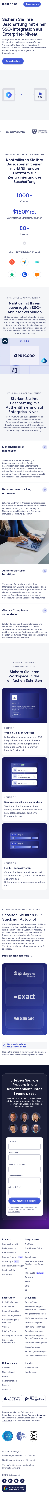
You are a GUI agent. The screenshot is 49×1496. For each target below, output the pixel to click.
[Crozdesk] (24, 274)
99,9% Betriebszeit (11, 1475)
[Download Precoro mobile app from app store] (12, 1398)
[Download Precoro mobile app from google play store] (34, 1398)
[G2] (12, 262)
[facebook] (4, 1481)
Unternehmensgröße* (17, 1164)
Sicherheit (30, 1460)
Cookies (31, 1455)
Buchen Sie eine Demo (24, 1200)
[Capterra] (24, 262)
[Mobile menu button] (44, 4)
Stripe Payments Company (34, 1415)
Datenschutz (21, 1455)
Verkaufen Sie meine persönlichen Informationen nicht (18, 1466)
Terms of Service (26, 1209)
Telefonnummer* (15, 1176)
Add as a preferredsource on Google (16, 1488)
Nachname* (13, 1153)
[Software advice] (37, 274)
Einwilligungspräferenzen (13, 1460)
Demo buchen (32, 4)
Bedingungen (8, 1455)
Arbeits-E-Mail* (14, 1187)
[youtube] (16, 1481)
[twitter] (22, 1481)
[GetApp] (37, 262)
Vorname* (12, 1141)
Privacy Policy (14, 1212)
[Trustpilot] (12, 274)
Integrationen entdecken (15, 955)
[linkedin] (10, 1481)
